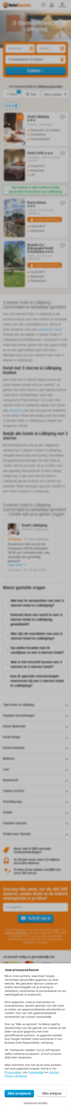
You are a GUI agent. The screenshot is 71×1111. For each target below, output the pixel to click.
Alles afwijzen (52, 1093)
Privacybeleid (13, 1072)
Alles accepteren (19, 1093)
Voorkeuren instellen (35, 1103)
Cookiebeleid (36, 1072)
